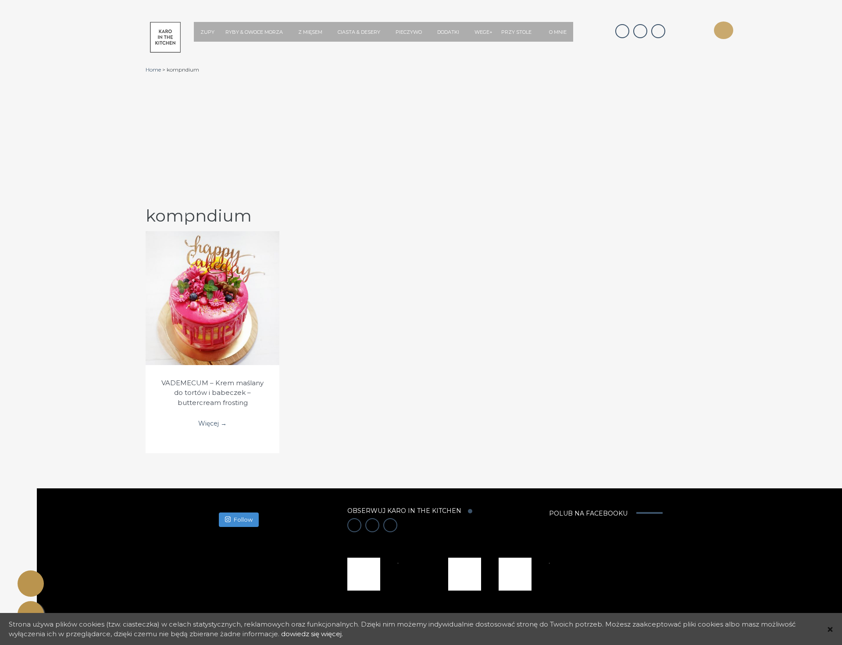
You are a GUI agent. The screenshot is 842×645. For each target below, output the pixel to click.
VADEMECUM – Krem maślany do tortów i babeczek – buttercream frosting (212, 393)
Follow (243, 519)
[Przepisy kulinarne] (363, 573)
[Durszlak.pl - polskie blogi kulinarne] (464, 573)
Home (153, 69)
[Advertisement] (439, 139)
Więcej (212, 289)
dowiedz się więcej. (312, 634)
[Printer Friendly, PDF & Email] (31, 583)
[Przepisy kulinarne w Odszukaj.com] (515, 573)
